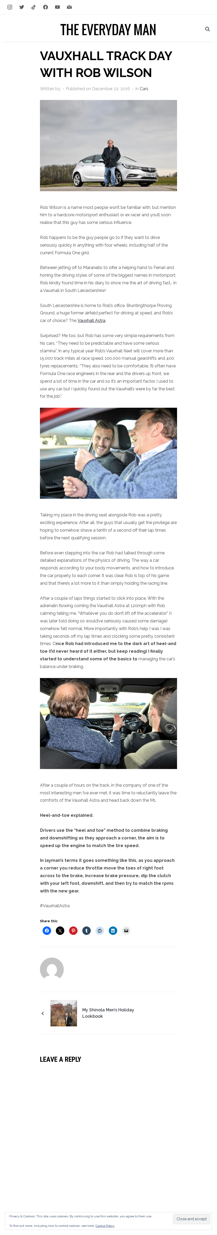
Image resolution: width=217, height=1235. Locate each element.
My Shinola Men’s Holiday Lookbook (108, 1013)
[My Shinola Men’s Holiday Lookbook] (64, 1013)
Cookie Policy (105, 1226)
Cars (144, 88)
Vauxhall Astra (91, 320)
